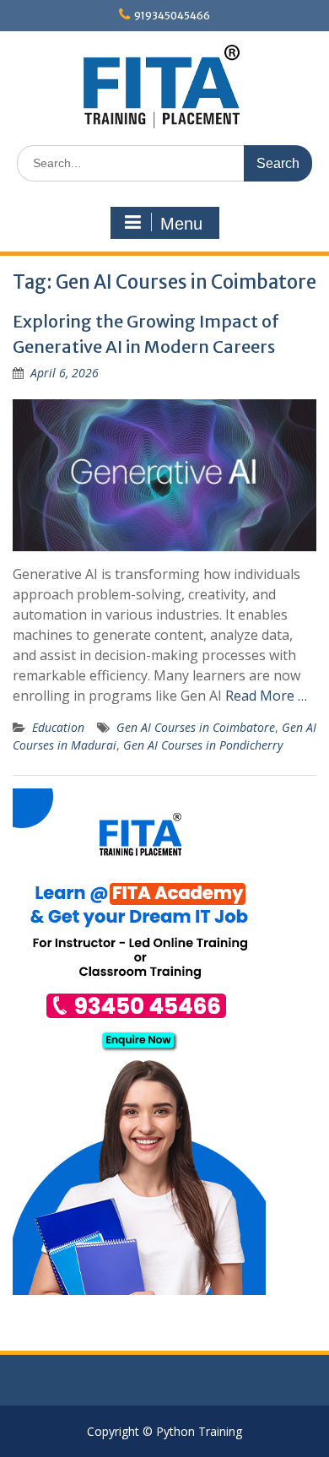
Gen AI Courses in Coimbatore (195, 727)
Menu (181, 223)
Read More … (266, 695)
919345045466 (172, 15)
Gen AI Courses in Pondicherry (203, 745)
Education (58, 727)
